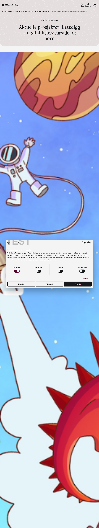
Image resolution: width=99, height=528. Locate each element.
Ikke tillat (21, 284)
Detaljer (85, 278)
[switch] (38, 271)
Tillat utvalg (49, 284)
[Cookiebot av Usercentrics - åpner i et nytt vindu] (83, 242)
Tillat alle (78, 284)
